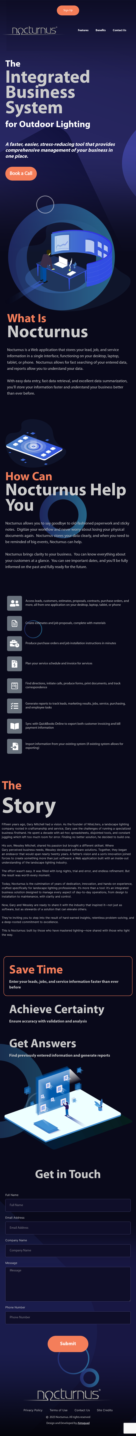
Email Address (14, 1217)
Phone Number (15, 1307)
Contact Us (119, 30)
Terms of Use (58, 1410)
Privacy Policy (33, 1410)
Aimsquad (84, 1423)
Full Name (11, 1195)
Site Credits (105, 1410)
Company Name (16, 1240)
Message (11, 1263)
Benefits (101, 30)
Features (83, 30)
